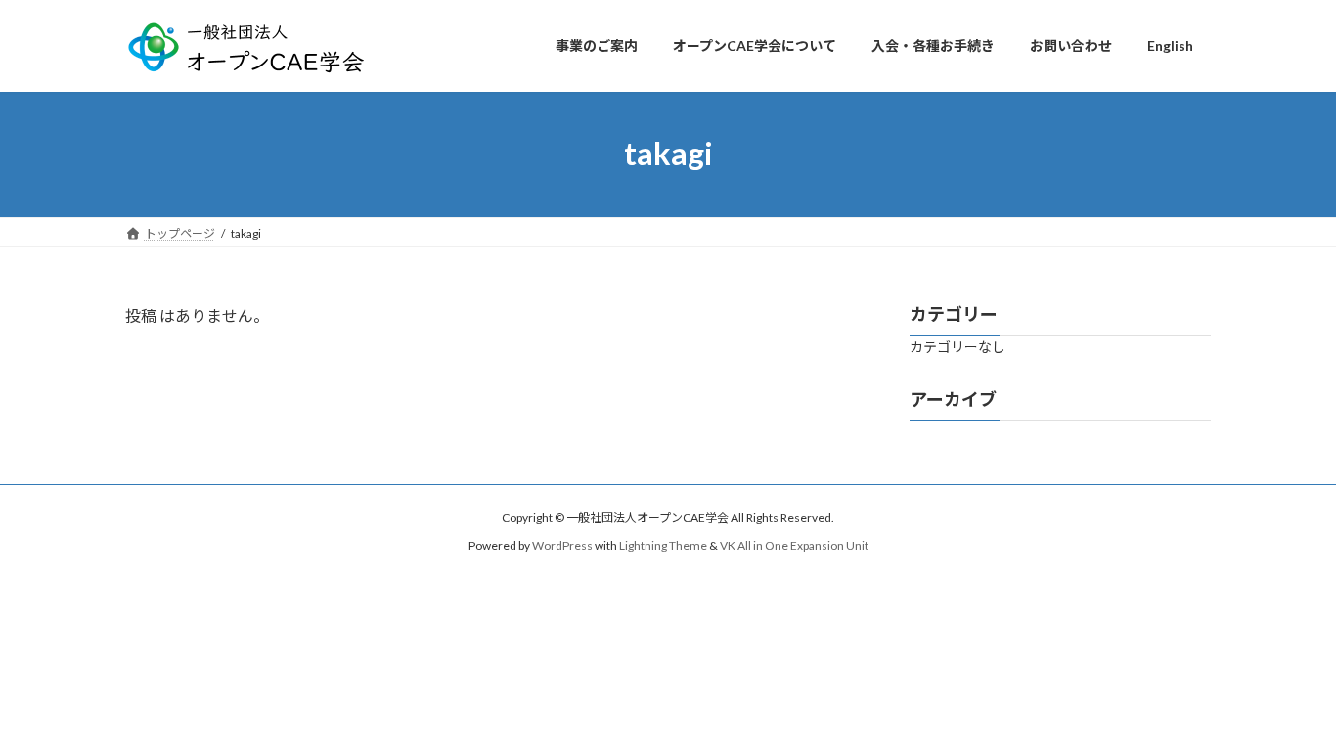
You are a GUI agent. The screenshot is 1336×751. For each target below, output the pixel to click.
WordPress (562, 545)
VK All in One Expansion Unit (794, 545)
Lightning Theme (663, 545)
